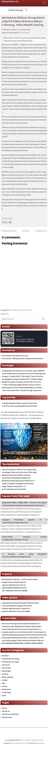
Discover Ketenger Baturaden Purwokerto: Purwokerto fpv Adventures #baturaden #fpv (21, 625)
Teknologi (6, 692)
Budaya (5, 656)
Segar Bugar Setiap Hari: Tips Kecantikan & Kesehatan (14, 487)
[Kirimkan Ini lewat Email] (3, 222)
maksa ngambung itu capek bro (16, 608)
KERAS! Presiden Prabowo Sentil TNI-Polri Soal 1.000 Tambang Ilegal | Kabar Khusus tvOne (21, 383)
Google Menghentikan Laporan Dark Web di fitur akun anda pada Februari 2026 (19, 404)
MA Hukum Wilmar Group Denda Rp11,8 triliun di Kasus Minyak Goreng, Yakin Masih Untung (23, 21)
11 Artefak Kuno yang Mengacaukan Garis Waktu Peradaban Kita (24, 555)
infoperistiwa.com (19, 743)
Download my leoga (10, 659)
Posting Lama (41, 231)
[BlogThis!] (5, 222)
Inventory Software (10, 714)
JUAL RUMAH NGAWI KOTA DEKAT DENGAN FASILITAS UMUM (14, 589)
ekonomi (6, 665)
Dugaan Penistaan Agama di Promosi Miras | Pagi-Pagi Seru (24, 521)
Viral (4, 695)
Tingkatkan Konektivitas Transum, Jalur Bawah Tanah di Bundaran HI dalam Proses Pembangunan (24, 372)
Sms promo (7, 717)
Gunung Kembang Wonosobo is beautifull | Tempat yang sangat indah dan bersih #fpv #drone (23, 639)
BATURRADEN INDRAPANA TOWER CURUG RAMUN (22, 643)
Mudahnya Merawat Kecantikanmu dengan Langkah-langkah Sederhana (18, 482)
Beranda (26, 231)
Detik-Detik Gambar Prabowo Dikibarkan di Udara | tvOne (24, 538)
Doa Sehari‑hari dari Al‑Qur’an (15, 356)
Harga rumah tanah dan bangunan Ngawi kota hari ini (14, 583)
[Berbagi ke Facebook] (10, 222)
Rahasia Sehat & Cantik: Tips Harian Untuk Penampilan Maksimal (16, 476)
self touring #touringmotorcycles (17, 606)
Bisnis (11, 218)
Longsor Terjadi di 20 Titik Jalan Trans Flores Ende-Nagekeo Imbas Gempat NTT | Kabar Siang (22, 377)
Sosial (4, 686)
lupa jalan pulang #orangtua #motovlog (20, 603)
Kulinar (5, 674)
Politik (4, 680)
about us (6, 711)
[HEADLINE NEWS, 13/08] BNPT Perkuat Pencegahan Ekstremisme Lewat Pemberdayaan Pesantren (24, 504)
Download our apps (10, 662)
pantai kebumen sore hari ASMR (16, 611)
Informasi (6, 668)
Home (4, 708)
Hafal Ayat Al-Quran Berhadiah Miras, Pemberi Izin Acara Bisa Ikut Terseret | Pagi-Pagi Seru (22, 389)
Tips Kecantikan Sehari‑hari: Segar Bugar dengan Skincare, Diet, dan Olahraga (19, 470)
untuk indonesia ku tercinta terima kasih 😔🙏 (22, 629)
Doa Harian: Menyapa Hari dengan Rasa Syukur (22, 358)
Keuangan (6, 671)
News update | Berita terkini (31, 740)
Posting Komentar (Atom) (21, 310)
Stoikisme (6, 689)
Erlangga (41, 743)
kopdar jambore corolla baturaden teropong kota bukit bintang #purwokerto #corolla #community (24, 633)
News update (7, 677)
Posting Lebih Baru (8, 231)
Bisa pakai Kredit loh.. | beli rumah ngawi (20, 579)
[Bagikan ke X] (7, 222)
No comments (23, 32)
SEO (3, 683)
